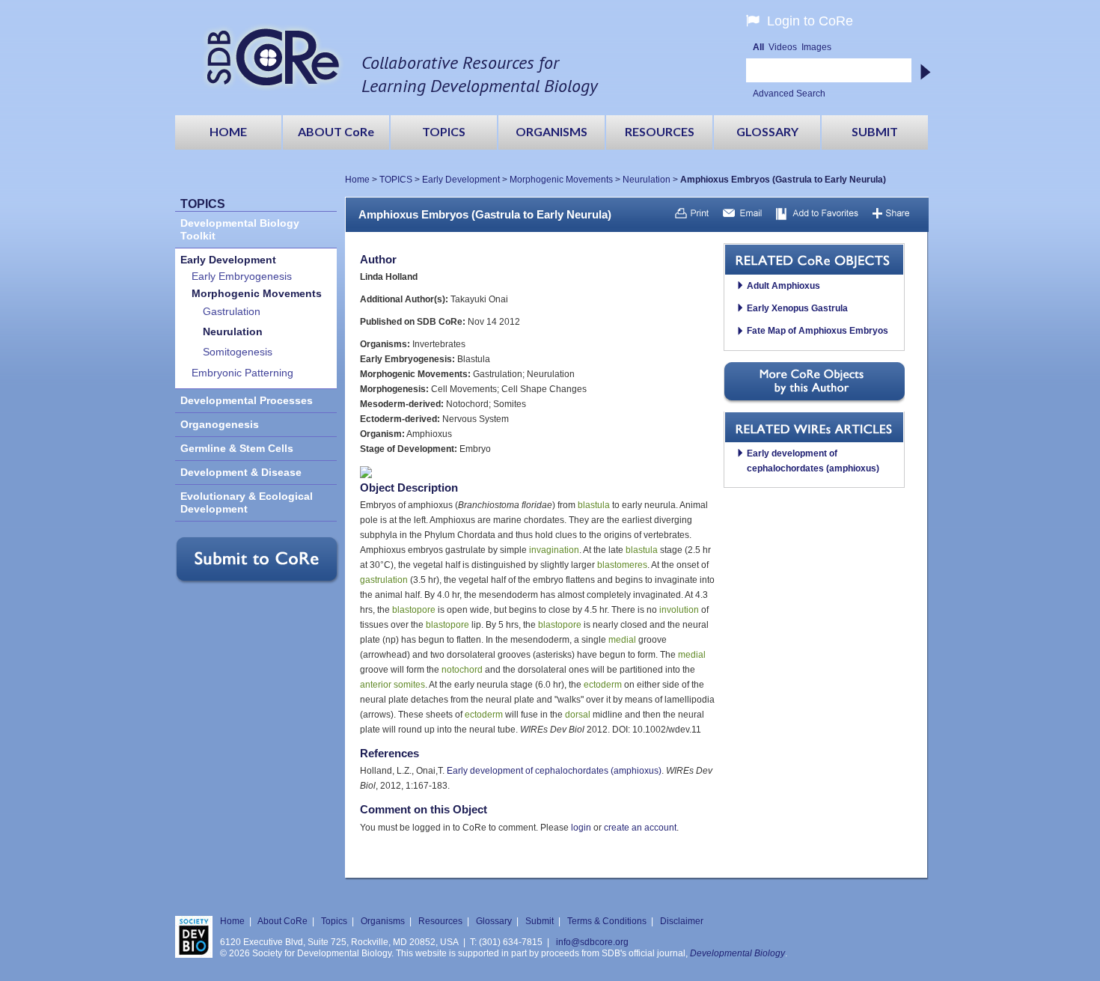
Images (816, 47)
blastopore (414, 610)
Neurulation (646, 179)
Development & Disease (241, 472)
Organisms (383, 921)
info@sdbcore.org (592, 942)
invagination (554, 550)
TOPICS (395, 179)
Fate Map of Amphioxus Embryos (817, 331)
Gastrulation (231, 311)
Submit (539, 921)
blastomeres (622, 565)
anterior (375, 684)
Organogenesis (219, 424)
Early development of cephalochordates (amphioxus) (554, 770)
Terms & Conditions (607, 921)
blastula (594, 505)
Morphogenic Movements (561, 179)
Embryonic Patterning (242, 373)
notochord (462, 669)
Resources (440, 921)
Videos (783, 47)
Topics (334, 921)
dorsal (577, 714)
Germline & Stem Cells (236, 448)
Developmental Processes (246, 400)
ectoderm (603, 684)
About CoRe (282, 921)
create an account (640, 827)
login (581, 827)
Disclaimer (681, 921)
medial (622, 640)
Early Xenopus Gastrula (797, 308)
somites (409, 684)
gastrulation (384, 580)
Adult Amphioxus (783, 286)
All (758, 47)
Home (357, 179)
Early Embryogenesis (242, 276)
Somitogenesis (237, 352)
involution (679, 610)
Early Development (461, 179)
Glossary (494, 921)
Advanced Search (789, 93)
